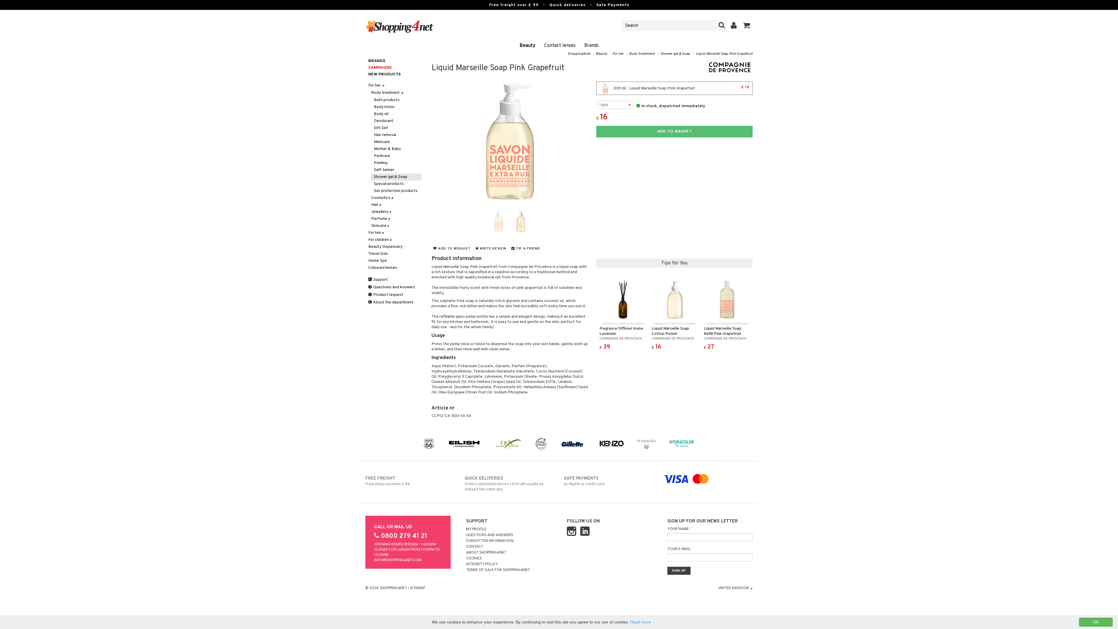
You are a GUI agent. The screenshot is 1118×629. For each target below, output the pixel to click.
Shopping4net (579, 54)
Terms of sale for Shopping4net (498, 570)
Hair (375, 204)
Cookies (474, 558)
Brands (591, 46)
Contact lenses (560, 46)
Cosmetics (381, 197)
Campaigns (380, 67)
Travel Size (378, 253)
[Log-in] (733, 25)
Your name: (678, 529)
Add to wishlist (453, 248)
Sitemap (417, 588)
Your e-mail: (679, 549)
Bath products (387, 100)
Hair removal (385, 134)
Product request (387, 294)
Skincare (379, 225)
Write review (492, 248)
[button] (747, 25)
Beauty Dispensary (385, 246)
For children (379, 239)
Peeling (381, 162)
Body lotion (384, 107)
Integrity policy (482, 564)
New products (384, 74)
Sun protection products (396, 190)
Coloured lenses (382, 267)
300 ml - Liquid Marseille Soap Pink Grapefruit (681, 88)
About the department (392, 302)
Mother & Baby (387, 148)
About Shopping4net (486, 552)
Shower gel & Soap (675, 54)
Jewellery (380, 211)
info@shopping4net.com (398, 560)
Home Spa (377, 260)
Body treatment (642, 54)
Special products (389, 183)
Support (380, 279)
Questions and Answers (393, 287)
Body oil (381, 114)
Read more (640, 622)
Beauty (527, 46)
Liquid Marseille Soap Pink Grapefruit (724, 54)
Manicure (382, 141)
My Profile (476, 529)
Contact (474, 547)
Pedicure (382, 155)
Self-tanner (384, 169)
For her (618, 54)
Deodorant (383, 121)
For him (375, 232)
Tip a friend (527, 248)
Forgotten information (490, 541)
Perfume (379, 218)
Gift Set (381, 128)
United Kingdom (734, 588)
